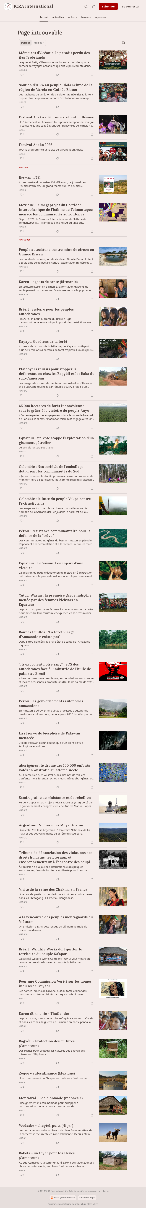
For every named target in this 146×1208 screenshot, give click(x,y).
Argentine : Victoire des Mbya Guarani (52, 825)
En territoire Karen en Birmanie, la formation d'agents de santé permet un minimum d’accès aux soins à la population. (56, 288)
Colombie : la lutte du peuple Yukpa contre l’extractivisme (55, 501)
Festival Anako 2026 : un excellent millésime (56, 117)
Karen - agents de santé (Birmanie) (48, 282)
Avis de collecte (101, 1191)
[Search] (86, 6)
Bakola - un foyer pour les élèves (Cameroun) (47, 1155)
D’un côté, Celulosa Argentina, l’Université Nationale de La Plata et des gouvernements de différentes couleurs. (54, 831)
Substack (52, 1204)
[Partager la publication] (93, 6)
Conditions (86, 1191)
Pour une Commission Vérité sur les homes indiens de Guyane (55, 983)
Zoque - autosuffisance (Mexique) (47, 1073)
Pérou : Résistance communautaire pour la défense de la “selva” (55, 533)
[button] (43, 17)
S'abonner (108, 6)
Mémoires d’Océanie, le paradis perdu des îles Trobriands (54, 55)
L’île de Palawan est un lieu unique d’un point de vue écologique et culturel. (51, 744)
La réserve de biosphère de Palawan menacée (49, 735)
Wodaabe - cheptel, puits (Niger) (46, 1125)
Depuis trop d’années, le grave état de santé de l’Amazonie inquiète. (54, 643)
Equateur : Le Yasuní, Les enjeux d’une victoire (51, 565)
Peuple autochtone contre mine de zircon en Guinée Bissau (56, 251)
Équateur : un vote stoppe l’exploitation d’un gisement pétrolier (56, 440)
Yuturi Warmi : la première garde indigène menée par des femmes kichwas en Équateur (55, 600)
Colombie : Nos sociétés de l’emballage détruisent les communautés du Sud (51, 468)
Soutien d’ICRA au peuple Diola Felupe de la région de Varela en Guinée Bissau (55, 87)
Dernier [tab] (25, 42)
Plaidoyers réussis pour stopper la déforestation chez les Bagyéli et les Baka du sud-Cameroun (56, 373)
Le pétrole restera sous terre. (36, 447)
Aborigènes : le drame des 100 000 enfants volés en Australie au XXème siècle (54, 767)
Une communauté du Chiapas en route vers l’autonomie (53, 1078)
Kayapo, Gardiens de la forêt (43, 341)
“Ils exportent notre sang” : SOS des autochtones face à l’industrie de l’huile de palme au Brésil (55, 669)
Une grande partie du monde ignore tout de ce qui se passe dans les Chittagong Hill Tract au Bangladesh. (55, 896)
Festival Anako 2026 (35, 145)
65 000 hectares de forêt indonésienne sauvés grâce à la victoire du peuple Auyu (54, 408)
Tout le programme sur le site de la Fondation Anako (51, 149)
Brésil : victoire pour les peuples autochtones (46, 311)
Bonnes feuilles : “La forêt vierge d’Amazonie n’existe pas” (46, 634)
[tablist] (32, 42)
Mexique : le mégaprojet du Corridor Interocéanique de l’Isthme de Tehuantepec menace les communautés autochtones (56, 209)
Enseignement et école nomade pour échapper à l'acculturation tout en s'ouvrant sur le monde (48, 1104)
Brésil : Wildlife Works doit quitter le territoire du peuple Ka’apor (50, 951)
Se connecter (131, 6)
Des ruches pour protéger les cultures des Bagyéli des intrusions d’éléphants (52, 1052)
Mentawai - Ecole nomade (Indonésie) (51, 1098)
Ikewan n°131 (30, 177)
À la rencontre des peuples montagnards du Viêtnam (56, 919)
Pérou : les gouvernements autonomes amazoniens (51, 703)
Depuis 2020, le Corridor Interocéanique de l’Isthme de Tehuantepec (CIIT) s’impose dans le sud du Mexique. (52, 220)
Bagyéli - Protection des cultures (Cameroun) (47, 1043)
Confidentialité (72, 1191)
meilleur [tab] (39, 42)
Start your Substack (64, 1197)
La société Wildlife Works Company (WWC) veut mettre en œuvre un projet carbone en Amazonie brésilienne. (54, 960)
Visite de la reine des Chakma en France (53, 889)
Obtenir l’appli (87, 1197)
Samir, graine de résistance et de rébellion (55, 797)
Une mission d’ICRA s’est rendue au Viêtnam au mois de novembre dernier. (53, 928)
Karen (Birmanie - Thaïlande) (44, 1013)
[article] (73, 63)
